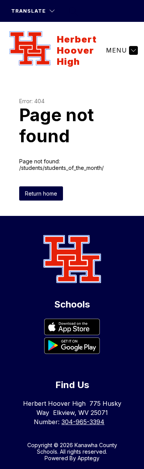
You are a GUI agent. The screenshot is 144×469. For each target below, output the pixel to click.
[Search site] (73, 11)
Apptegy (88, 458)
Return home (41, 193)
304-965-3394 (82, 422)
